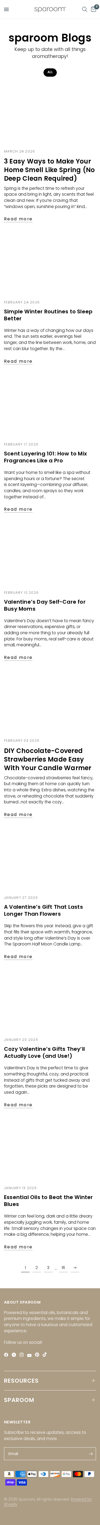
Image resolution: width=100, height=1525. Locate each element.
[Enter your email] (90, 1453)
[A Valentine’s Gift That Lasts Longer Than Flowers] (50, 860)
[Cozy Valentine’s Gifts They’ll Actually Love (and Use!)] (50, 1002)
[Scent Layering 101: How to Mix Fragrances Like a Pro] (50, 407)
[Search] (84, 9)
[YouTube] (30, 1355)
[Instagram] (22, 1355)
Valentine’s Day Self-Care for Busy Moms (45, 605)
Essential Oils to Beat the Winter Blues (48, 1200)
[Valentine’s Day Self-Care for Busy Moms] (50, 555)
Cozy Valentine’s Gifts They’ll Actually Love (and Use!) (44, 1052)
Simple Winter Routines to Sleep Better (48, 315)
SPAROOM (19, 1400)
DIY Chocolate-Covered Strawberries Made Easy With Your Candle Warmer (47, 759)
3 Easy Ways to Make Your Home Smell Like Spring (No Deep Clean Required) (49, 170)
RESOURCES (21, 1381)
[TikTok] (46, 1354)
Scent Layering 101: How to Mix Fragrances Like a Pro (45, 457)
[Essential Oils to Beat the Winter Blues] (50, 1150)
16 (63, 1267)
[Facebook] (7, 1355)
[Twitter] (15, 1355)
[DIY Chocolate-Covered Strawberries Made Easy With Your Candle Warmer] (50, 703)
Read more (18, 219)
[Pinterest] (38, 1354)
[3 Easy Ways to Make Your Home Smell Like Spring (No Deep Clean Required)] (50, 114)
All (50, 72)
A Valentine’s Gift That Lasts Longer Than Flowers (43, 910)
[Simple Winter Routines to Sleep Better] (50, 265)
